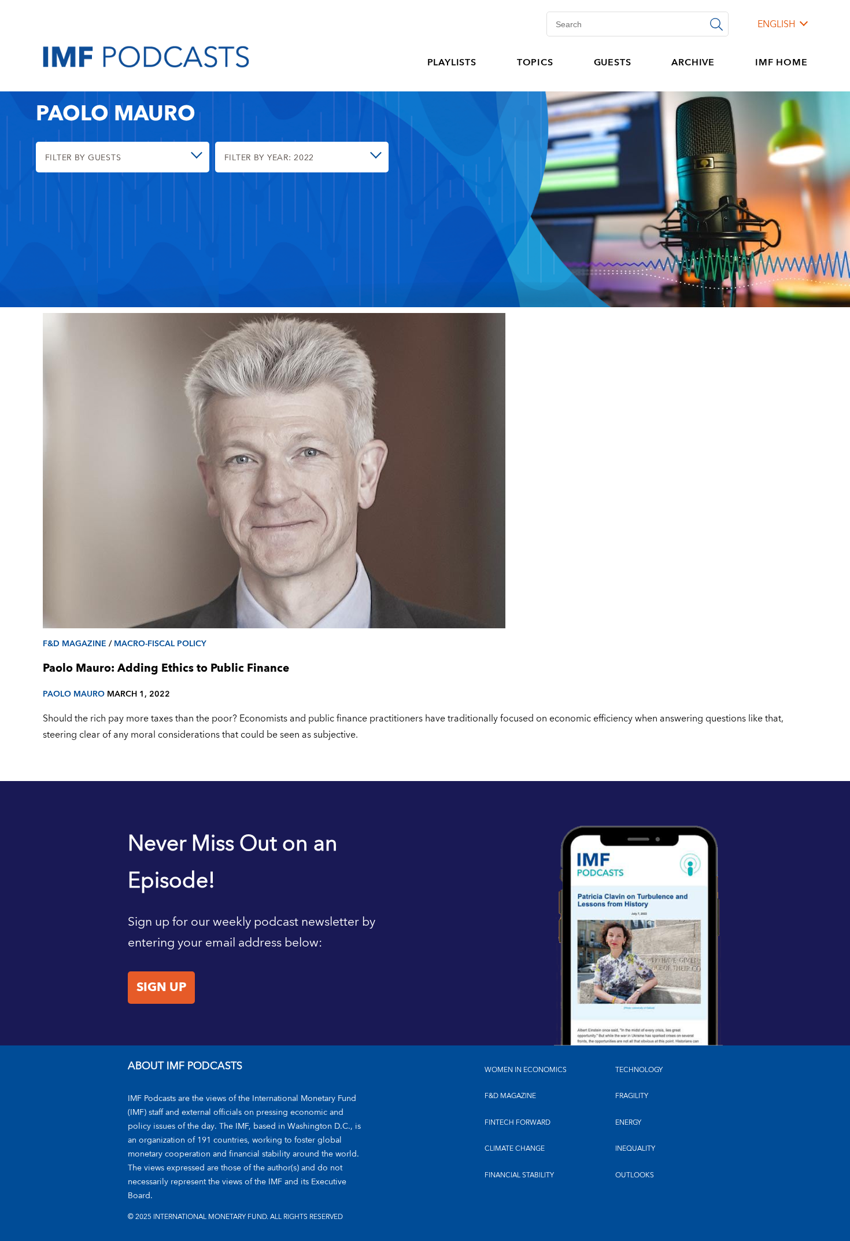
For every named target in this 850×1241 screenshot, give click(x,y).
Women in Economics (526, 1070)
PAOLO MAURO (74, 694)
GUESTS (612, 62)
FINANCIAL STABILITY (519, 1175)
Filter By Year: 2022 (269, 157)
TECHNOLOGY (639, 1070)
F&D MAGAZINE (510, 1096)
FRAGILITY (631, 1096)
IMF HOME (781, 62)
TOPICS (535, 62)
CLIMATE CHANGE (515, 1149)
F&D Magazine (74, 643)
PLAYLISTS (451, 62)
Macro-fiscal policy (160, 643)
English (776, 24)
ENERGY (628, 1123)
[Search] (716, 24)
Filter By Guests (83, 157)
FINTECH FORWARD (517, 1123)
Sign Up (161, 987)
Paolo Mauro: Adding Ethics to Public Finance (166, 668)
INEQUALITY (635, 1149)
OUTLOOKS (634, 1175)
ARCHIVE (693, 62)
